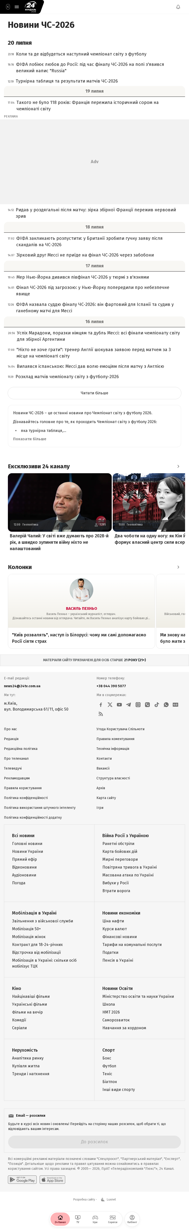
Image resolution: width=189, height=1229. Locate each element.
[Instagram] (138, 704)
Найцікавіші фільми (31, 996)
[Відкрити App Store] (52, 1179)
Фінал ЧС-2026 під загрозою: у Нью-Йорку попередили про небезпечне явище (92, 291)
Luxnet (111, 1199)
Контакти (104, 759)
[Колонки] (178, 567)
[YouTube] (119, 704)
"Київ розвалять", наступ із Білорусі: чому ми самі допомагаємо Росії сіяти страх (79, 638)
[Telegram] (129, 704)
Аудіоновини (24, 875)
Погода (18, 883)
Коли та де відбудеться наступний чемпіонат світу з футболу (81, 54)
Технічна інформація (112, 749)
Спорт (108, 1050)
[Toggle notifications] (178, 7)
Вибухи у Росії (115, 883)
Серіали (19, 1028)
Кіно (16, 988)
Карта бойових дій (119, 851)
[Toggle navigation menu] (17, 7)
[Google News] (175, 704)
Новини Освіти (117, 988)
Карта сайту (106, 798)
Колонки (20, 567)
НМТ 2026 (111, 1012)
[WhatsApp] (166, 704)
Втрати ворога (116, 890)
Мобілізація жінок (29, 936)
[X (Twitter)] (110, 704)
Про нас (10, 729)
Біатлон (109, 1081)
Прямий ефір (24, 859)
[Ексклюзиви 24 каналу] (178, 466)
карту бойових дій (137, 618)
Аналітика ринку (28, 1058)
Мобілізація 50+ (26, 929)
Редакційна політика (20, 749)
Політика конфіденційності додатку (33, 817)
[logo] (30, 7)
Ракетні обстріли (118, 843)
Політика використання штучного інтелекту (40, 808)
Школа (108, 1004)
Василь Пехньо (81, 608)
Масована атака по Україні (128, 875)
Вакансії (103, 768)
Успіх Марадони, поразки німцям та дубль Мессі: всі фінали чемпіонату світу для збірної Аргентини (98, 336)
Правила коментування (115, 739)
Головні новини (27, 843)
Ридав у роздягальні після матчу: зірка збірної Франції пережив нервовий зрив (96, 213)
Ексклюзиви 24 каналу (39, 466)
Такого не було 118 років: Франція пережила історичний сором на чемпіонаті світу (87, 106)
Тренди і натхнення (30, 1074)
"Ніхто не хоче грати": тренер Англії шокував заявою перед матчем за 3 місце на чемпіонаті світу (93, 353)
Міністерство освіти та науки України (138, 996)
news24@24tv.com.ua (22, 686)
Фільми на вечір (27, 1012)
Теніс (107, 1074)
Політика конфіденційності (26, 798)
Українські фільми (29, 1004)
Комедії (19, 1020)
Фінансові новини (119, 936)
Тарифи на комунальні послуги (132, 944)
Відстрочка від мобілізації (36, 952)
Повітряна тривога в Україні (129, 867)
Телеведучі (13, 768)
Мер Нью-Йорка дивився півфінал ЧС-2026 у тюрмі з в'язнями (82, 277)
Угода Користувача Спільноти (120, 729)
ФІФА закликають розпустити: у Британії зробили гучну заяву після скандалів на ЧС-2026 (89, 241)
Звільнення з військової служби (42, 921)
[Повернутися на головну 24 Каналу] (8, 7)
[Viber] (147, 704)
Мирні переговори (120, 859)
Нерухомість (25, 1050)
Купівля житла (26, 1066)
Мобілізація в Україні (34, 913)
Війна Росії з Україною (125, 835)
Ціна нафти (113, 921)
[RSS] (100, 714)
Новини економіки (121, 913)
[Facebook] (100, 704)
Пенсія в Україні (117, 960)
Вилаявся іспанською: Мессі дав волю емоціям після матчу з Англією (90, 366)
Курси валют (114, 929)
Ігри (99, 808)
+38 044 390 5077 (111, 686)
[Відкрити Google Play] (22, 1179)
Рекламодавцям (17, 778)
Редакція (11, 739)
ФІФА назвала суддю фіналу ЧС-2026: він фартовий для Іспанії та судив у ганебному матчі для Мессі (95, 308)
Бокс (106, 1058)
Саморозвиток (116, 1020)
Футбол (109, 1066)
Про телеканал (16, 759)
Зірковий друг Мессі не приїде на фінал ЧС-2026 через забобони (85, 255)
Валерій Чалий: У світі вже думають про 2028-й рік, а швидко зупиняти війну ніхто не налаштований (59, 542)
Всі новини (23, 835)
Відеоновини (24, 867)
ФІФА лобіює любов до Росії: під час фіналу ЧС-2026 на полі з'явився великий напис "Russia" (90, 67)
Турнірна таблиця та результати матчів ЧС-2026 (67, 81)
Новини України (27, 851)
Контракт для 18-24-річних (37, 944)
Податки (110, 952)
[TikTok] (157, 704)
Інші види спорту (118, 1089)
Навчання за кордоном (124, 1028)
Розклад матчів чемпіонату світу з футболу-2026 (67, 376)
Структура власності (113, 778)
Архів (100, 788)
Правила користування (23, 788)
